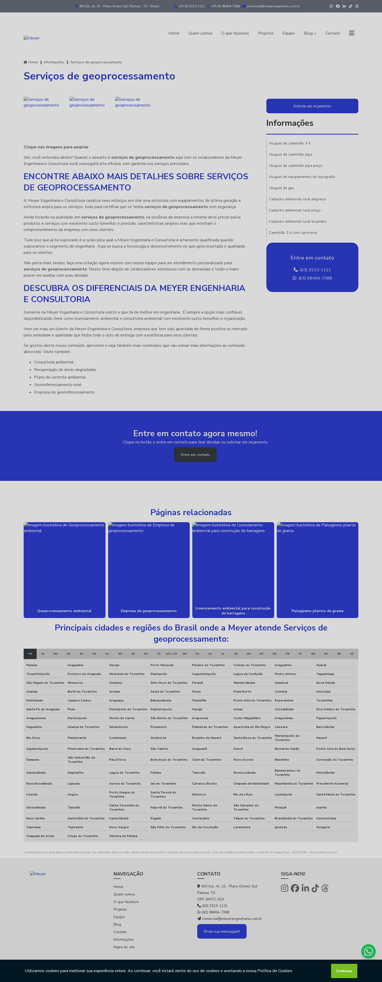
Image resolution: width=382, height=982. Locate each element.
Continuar (344, 971)
